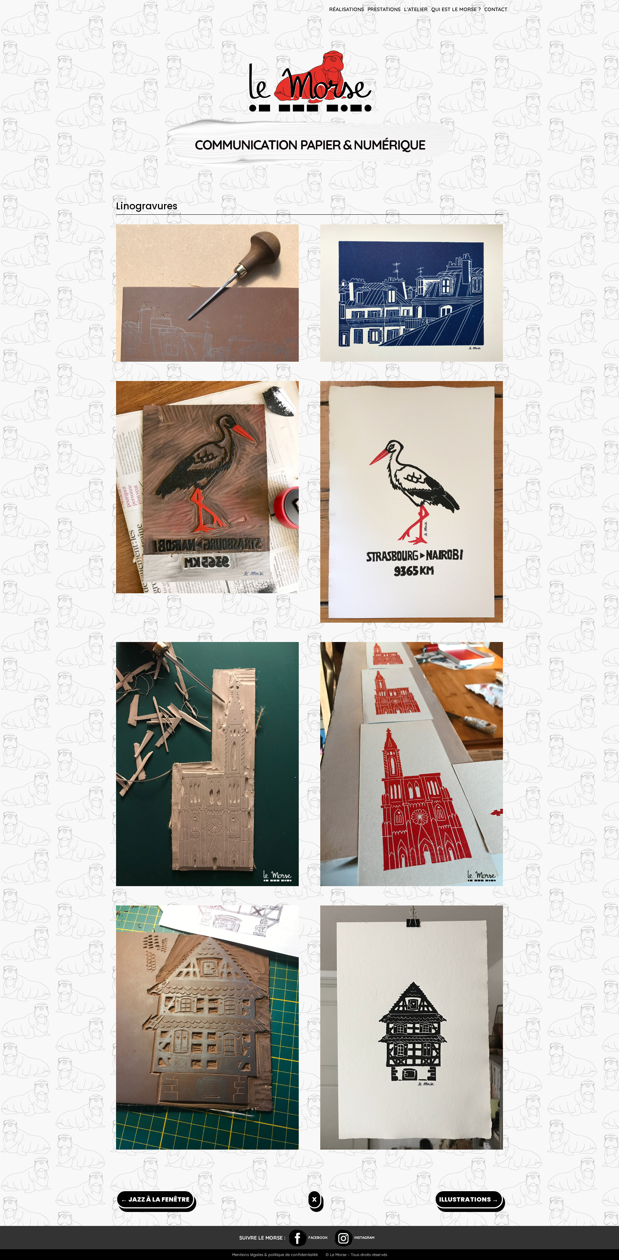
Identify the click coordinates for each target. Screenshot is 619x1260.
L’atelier (416, 9)
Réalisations (346, 9)
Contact (496, 9)
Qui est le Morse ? (456, 9)
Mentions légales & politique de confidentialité (275, 1254)
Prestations (384, 9)
